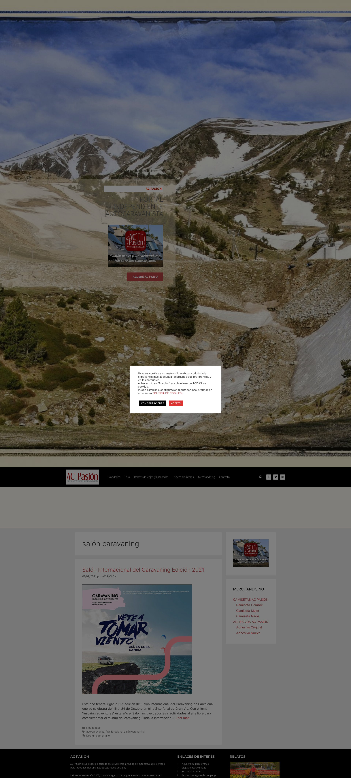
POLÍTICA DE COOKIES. (167, 393)
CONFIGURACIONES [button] (152, 403)
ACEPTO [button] (176, 403)
